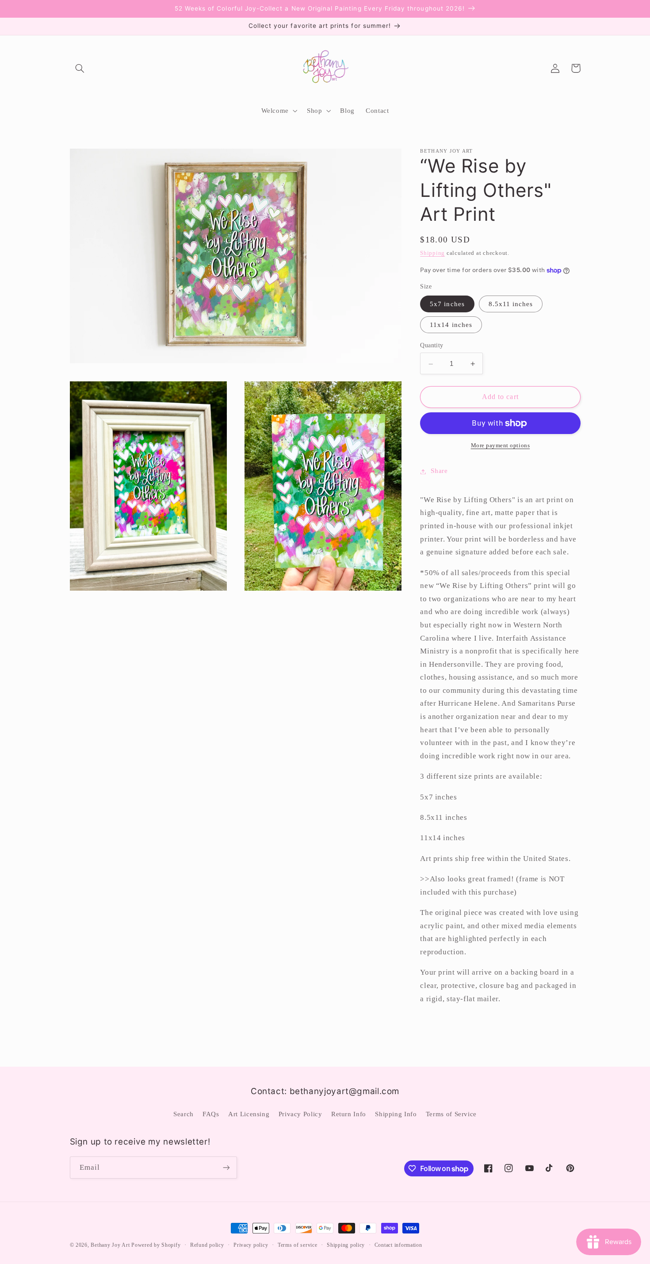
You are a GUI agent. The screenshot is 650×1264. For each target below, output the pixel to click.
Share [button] (439, 471)
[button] (80, 68)
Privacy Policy (300, 1114)
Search (183, 1114)
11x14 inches (451, 324)
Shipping (432, 253)
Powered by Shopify (155, 1245)
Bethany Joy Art (110, 1245)
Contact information (398, 1245)
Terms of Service (451, 1114)
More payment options (500, 445)
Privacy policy (250, 1245)
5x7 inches (447, 303)
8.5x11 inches (511, 303)
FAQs (211, 1114)
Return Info (348, 1114)
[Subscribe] (226, 1167)
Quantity (431, 345)
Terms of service (297, 1245)
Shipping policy (346, 1245)
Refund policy (207, 1245)
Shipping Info (396, 1114)
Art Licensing (248, 1114)
